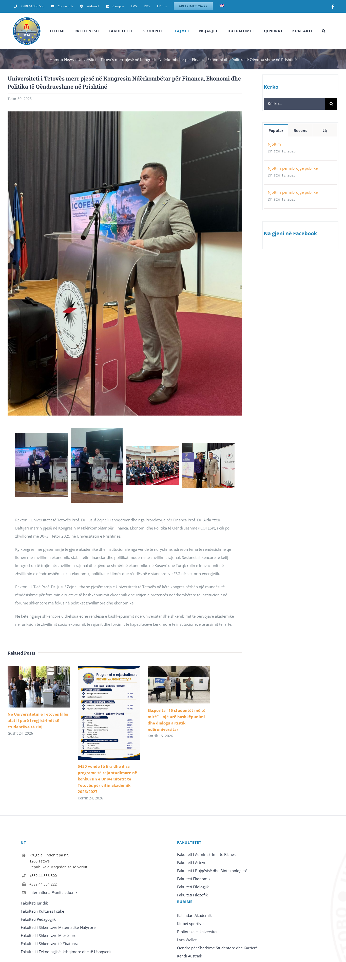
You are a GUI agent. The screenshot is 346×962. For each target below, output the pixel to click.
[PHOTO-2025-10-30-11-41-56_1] (97, 430)
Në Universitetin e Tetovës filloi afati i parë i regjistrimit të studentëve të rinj (38, 720)
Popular (275, 130)
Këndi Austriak (189, 955)
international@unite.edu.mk (53, 892)
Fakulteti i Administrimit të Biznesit (207, 854)
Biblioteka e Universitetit (198, 931)
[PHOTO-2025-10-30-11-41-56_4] (208, 445)
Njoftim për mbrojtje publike (293, 168)
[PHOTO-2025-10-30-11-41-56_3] (152, 448)
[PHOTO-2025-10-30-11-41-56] (41, 435)
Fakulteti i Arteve (191, 862)
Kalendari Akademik (194, 915)
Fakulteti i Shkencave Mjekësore (48, 935)
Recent (300, 130)
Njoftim (274, 144)
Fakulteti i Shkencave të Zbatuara (49, 943)
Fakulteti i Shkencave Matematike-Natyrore (58, 927)
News (69, 59)
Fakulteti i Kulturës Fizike (42, 911)
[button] (323, 31)
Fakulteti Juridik (34, 903)
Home (55, 59)
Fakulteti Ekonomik (193, 878)
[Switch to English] (221, 6)
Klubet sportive (190, 923)
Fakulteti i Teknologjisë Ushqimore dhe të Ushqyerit (66, 951)
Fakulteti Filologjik (193, 886)
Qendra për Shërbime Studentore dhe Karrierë (217, 947)
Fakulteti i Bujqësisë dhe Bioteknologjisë (212, 870)
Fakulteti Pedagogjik (38, 919)
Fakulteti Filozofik (192, 894)
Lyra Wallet (187, 939)
